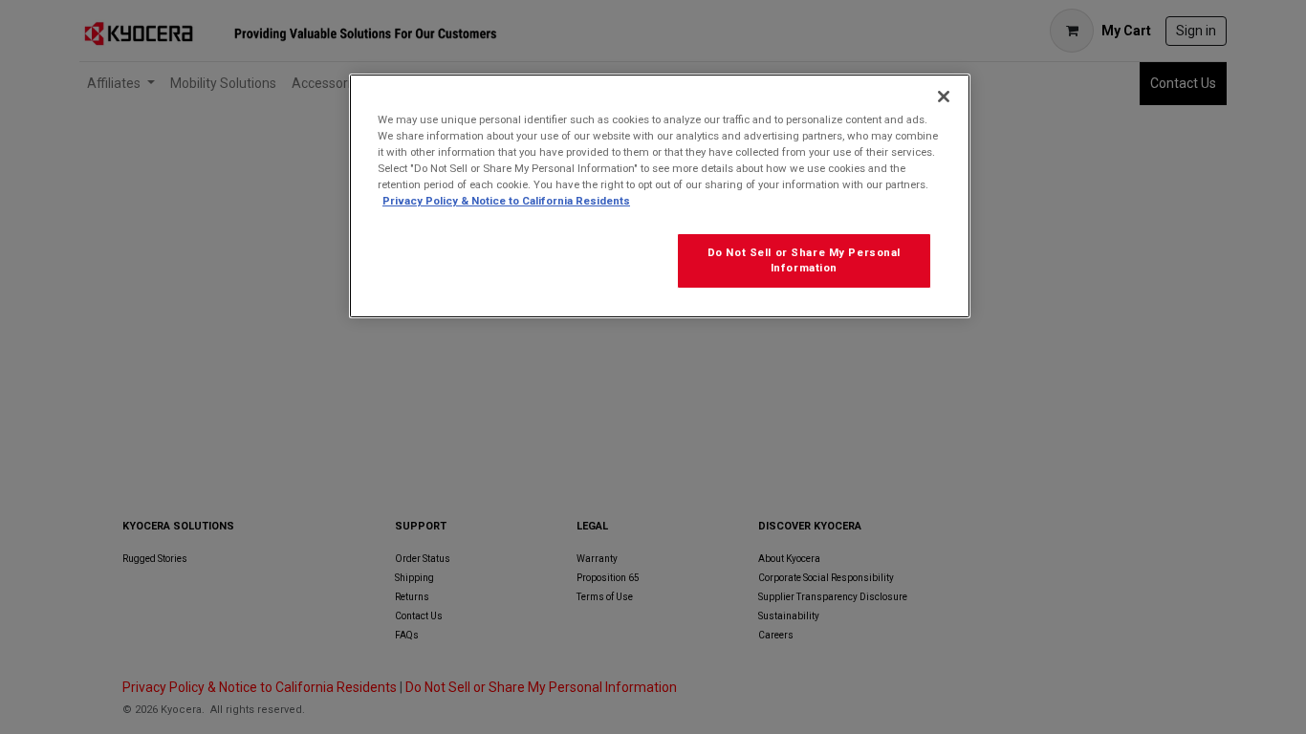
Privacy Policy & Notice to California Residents (506, 200)
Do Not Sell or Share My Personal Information (804, 260)
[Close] (944, 97)
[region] (659, 196)
